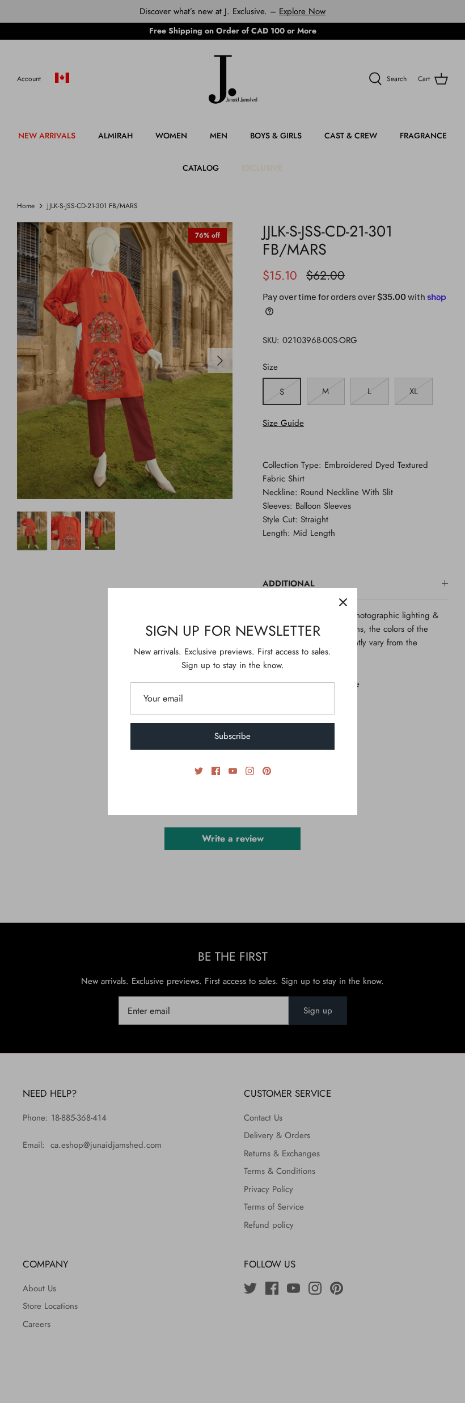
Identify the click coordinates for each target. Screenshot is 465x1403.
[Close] (343, 602)
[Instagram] (250, 771)
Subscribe (232, 736)
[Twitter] (199, 771)
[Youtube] (233, 771)
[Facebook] (216, 771)
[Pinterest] (267, 771)
